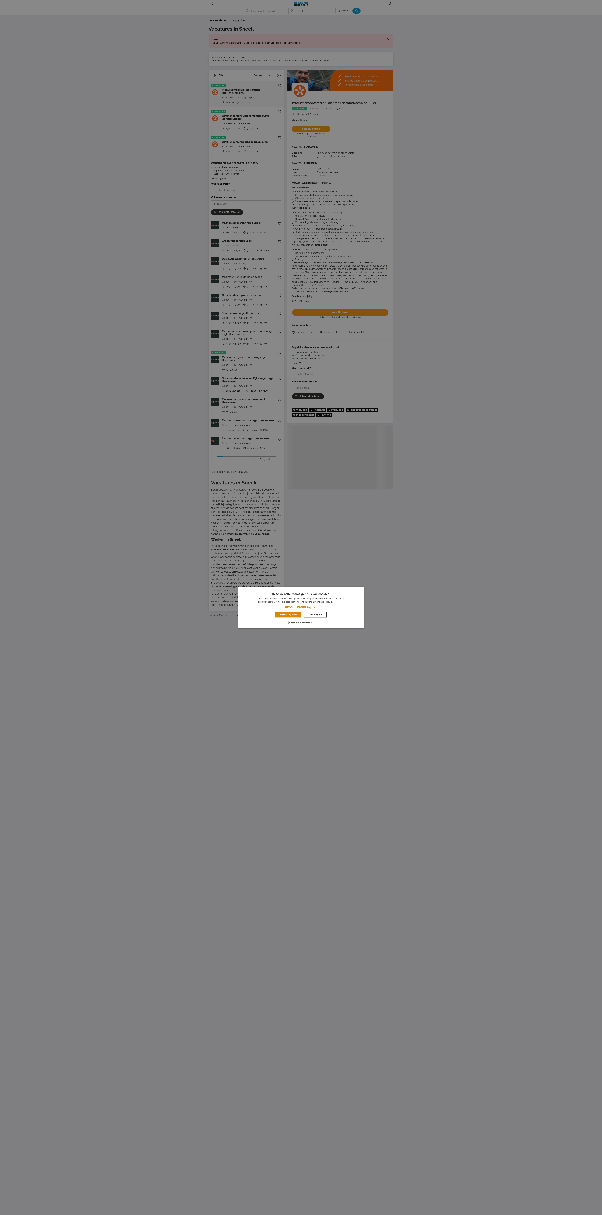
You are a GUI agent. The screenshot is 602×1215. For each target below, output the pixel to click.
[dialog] (301, 607)
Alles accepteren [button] (288, 614)
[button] (301, 607)
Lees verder (338, 602)
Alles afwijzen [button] (315, 614)
